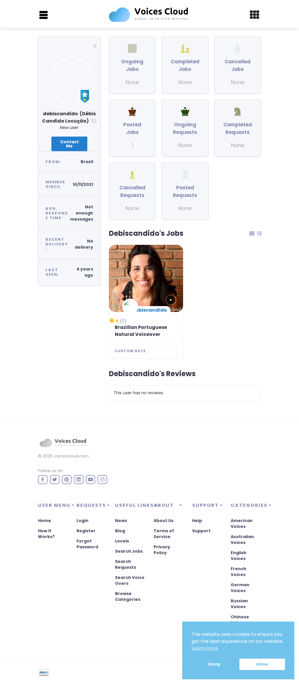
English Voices (238, 555)
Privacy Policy (162, 550)
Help (197, 521)
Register (86, 531)
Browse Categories (127, 596)
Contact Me (69, 144)
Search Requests (125, 564)
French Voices (238, 571)
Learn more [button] (205, 648)
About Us (163, 521)
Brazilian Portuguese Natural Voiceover (141, 331)
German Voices (240, 588)
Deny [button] (214, 664)
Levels (122, 541)
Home (44, 521)
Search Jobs (129, 551)
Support (201, 531)
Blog (120, 531)
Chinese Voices (240, 620)
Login (82, 521)
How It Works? (46, 534)
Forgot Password (87, 544)
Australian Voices (242, 539)
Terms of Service (164, 534)
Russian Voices (239, 604)
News (121, 521)
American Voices (242, 523)
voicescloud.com (71, 456)
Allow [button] (262, 664)
